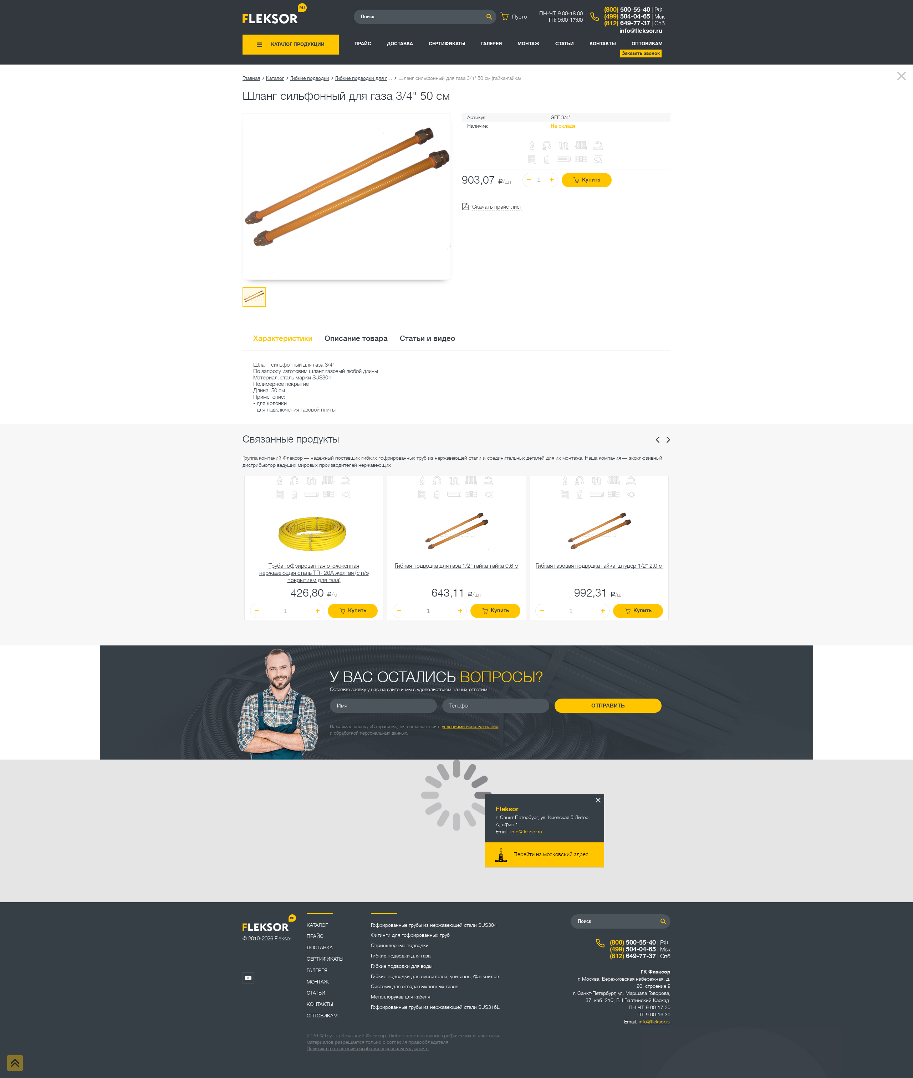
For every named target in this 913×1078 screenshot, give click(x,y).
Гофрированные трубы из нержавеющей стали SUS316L (435, 1007)
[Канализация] (311, 481)
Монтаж (528, 43)
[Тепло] (328, 481)
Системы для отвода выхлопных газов (414, 986)
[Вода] (294, 481)
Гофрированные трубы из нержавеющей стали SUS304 (434, 925)
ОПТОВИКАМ (647, 43)
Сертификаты (447, 43)
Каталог (275, 78)
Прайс (363, 43)
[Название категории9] (328, 495)
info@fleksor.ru (640, 30)
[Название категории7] (294, 495)
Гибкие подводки (309, 78)
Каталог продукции (298, 44)
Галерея (491, 43)
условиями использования (470, 726)
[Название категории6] (279, 495)
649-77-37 (627, 23)
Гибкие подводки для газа (363, 78)
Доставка (400, 43)
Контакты (603, 43)
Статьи (564, 43)
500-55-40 (627, 9)
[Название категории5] (345, 481)
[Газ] (532, 146)
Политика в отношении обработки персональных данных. (368, 1048)
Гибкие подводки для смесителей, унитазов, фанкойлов (435, 976)
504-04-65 (627, 16)
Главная (251, 78)
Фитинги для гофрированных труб (410, 935)
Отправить (608, 706)
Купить (591, 180)
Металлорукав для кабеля (400, 997)
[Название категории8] (311, 495)
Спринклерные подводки (400, 945)
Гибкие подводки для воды (401, 966)
